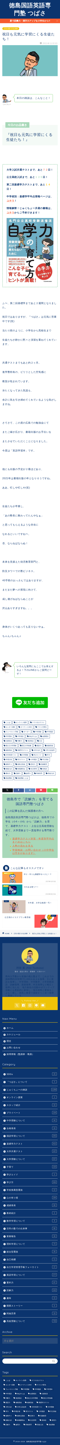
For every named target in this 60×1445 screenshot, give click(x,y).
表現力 (54, 1420)
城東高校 (8, 750)
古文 (40, 741)
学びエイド (37, 755)
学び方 (31, 1182)
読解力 (17, 773)
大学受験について (31, 1159)
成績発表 (31, 1205)
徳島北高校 (21, 764)
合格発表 (31, 1128)
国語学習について (31, 1136)
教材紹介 (31, 1213)
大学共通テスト (10, 755)
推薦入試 (8, 769)
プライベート (31, 1113)
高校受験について (31, 1321)
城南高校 (49, 745)
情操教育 (43, 764)
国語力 (38, 745)
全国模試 (45, 736)
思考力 (32, 764)
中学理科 (8, 736)
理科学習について (31, 1244)
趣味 (31, 1298)
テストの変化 (42, 727)
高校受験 (8, 778)
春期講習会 (21, 769)
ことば (7, 722)
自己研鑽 (31, 1259)
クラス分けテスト (38, 722)
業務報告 (31, 1236)
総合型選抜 (31, 1252)
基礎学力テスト (22, 750)
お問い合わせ (13, 1048)
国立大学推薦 (26, 745)
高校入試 (50, 773)
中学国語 (49, 732)
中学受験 (38, 732)
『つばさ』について (31, 1082)
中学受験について (31, 1120)
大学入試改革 (50, 750)
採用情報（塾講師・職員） (20, 1054)
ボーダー (26, 732)
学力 (48, 755)
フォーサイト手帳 (11, 732)
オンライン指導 (21, 722)
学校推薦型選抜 (31, 1190)
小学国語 (33, 759)
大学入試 (36, 750)
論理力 (28, 773)
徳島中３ (8, 764)
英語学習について (31, 1275)
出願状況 (8, 741)
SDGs (31, 1074)
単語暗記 (30, 741)
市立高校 (45, 759)
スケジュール (13, 1034)
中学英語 (20, 736)
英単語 (44, 769)
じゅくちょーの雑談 (31, 1090)
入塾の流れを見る (22, 846)
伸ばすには (33, 736)
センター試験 (10, 727)
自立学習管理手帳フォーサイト (31, 1267)
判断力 (19, 741)
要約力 (7, 773)
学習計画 (8, 759)
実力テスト (21, 759)
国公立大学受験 (10, 745)
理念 (9, 1041)
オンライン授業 (31, 1097)
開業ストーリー (31, 1306)
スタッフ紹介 (31, 1105)
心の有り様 (31, 1198)
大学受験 (25, 755)
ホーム (10, 1028)
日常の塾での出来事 (11, 28)
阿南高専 (39, 773)
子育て (31, 1167)
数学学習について (31, 1221)
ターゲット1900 (26, 727)
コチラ (10, 200)
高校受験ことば (22, 778)
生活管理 (33, 769)
